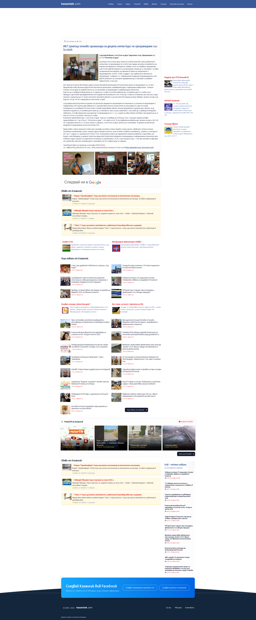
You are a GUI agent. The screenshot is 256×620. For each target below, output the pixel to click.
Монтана (76, 617)
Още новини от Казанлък (136, 410)
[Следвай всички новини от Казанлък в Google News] (82, 181)
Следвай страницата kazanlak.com (140, 588)
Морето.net (70, 617)
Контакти (189, 607)
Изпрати (186, 421)
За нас (168, 607)
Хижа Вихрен (82, 617)
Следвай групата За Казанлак (174, 588)
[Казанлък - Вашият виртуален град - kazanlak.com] (70, 4)
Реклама (178, 607)
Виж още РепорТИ (185, 454)
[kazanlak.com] (84, 607)
